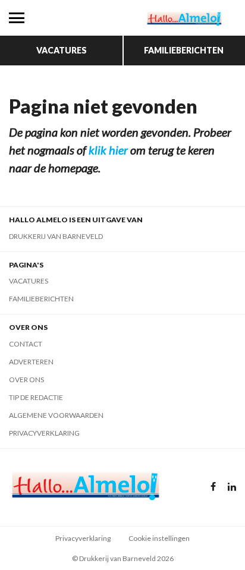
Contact (25, 343)
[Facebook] (213, 487)
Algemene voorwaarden (56, 415)
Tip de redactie (36, 397)
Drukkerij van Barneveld (56, 236)
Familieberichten (184, 50)
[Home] (183, 18)
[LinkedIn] (232, 487)
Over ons (26, 379)
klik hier (108, 150)
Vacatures (61, 50)
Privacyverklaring (44, 433)
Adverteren (31, 361)
